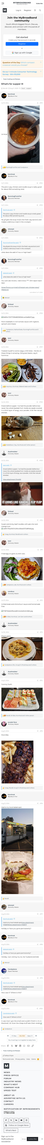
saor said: (6, 465)
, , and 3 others (21, 386)
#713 (41, 632)
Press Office (11, 1075)
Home (33, 1059)
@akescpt (5, 290)
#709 (41, 460)
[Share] (37, 103)
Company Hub (12, 1087)
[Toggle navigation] (2, 3)
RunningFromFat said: (11, 242)
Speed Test (10, 1090)
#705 (41, 268)
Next (29, 1036)
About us (9, 1095)
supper (28, 88)
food (23, 88)
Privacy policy (20, 1059)
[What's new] (35, 10)
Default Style (8, 1055)
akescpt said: (7, 273)
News (7, 1072)
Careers (9, 1104)
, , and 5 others (22, 330)
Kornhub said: (8, 210)
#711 (41, 550)
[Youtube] (21, 1120)
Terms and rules (8, 1059)
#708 (41, 402)
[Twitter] (11, 1120)
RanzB (5, 88)
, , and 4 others (16, 534)
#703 (41, 205)
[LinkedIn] (16, 1120)
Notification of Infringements (22, 1109)
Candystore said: (9, 1013)
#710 (41, 520)
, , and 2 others (20, 665)
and (17, 167)
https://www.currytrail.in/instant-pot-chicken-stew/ (20, 287)
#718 (41, 944)
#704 (41, 238)
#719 (41, 978)
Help (28, 1059)
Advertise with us (14, 1098)
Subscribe (32, 1139)
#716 (41, 803)
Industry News (12, 1081)
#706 (41, 313)
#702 (41, 183)
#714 (41, 680)
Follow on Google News (19, 1125)
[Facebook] (6, 1120)
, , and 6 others (19, 616)
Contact (9, 1101)
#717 (41, 914)
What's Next (11, 1084)
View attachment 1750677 (18, 925)
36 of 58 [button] (22, 1036)
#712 (41, 600)
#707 (41, 347)
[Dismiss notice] (40, 62)
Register (22, 44)
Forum (7, 1078)
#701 (41, 103)
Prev (14, 1036)
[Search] (40, 10)
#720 (41, 1008)
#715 (41, 731)
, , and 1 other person (20, 445)
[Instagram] (26, 1120)
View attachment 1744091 (12, 479)
